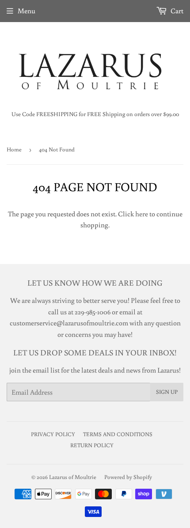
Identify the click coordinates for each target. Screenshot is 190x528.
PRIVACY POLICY (53, 434)
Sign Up (167, 392)
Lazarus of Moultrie (72, 477)
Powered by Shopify (128, 477)
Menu (26, 10)
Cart (176, 10)
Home (14, 149)
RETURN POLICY (92, 445)
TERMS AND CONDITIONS (117, 434)
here (141, 213)
